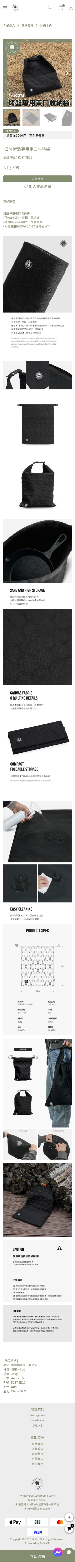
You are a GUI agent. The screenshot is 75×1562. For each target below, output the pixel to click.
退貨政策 (37, 1449)
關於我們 (37, 1464)
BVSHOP (45, 1543)
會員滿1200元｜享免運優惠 (26, 135)
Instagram (37, 1415)
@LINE (37, 1425)
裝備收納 (46, 25)
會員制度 (37, 1454)
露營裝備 (27, 25)
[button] (67, 73)
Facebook (37, 1420)
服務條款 (37, 1444)
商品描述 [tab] (9, 201)
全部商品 (9, 25)
